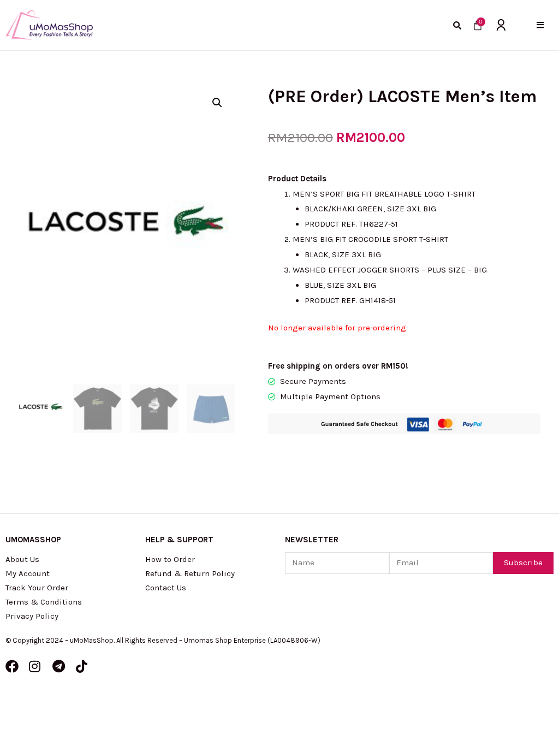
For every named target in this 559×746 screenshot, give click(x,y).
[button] (540, 24)
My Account (27, 573)
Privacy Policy (31, 616)
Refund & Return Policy (190, 573)
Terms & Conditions (43, 602)
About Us (22, 559)
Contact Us (165, 588)
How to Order (170, 559)
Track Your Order (36, 588)
